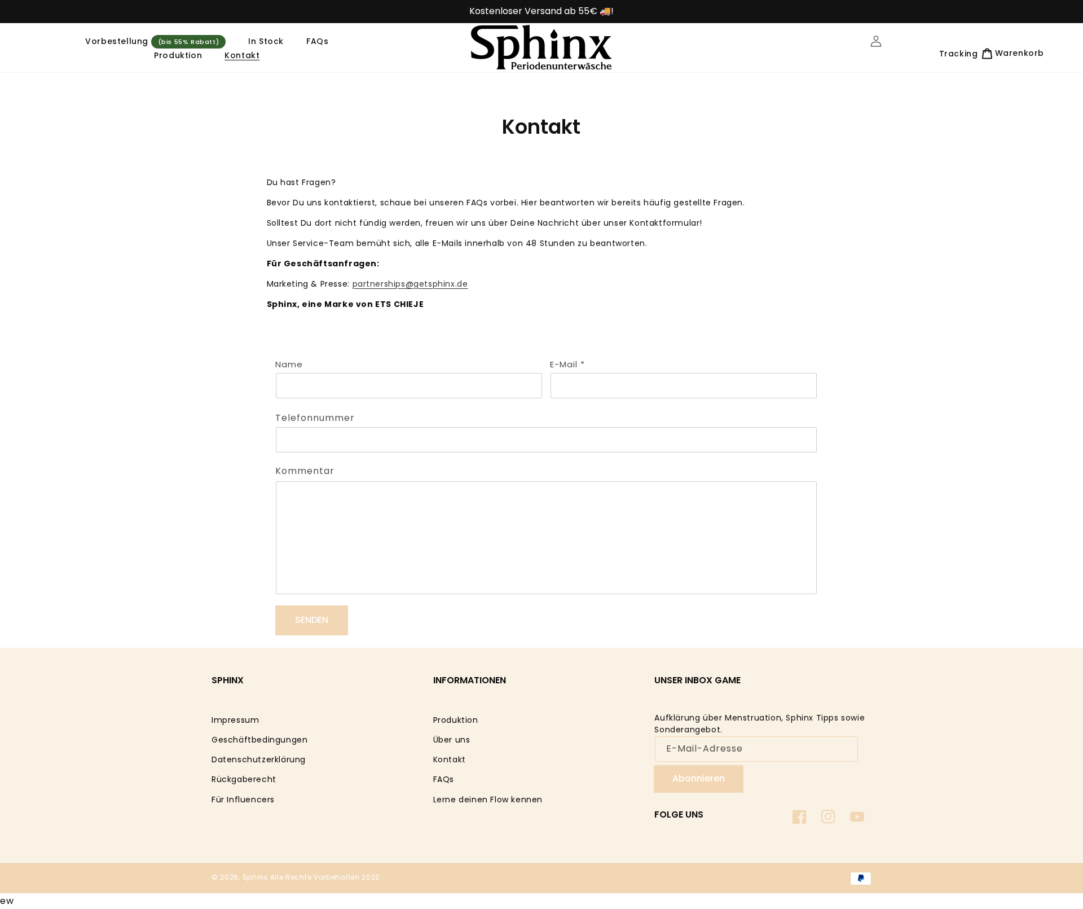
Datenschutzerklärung (259, 759)
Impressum (235, 720)
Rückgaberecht (244, 779)
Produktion (455, 720)
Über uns (451, 739)
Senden (311, 619)
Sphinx (255, 877)
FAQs (443, 779)
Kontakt (449, 759)
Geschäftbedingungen (259, 739)
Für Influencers (243, 799)
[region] (541, 11)
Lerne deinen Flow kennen (488, 799)
